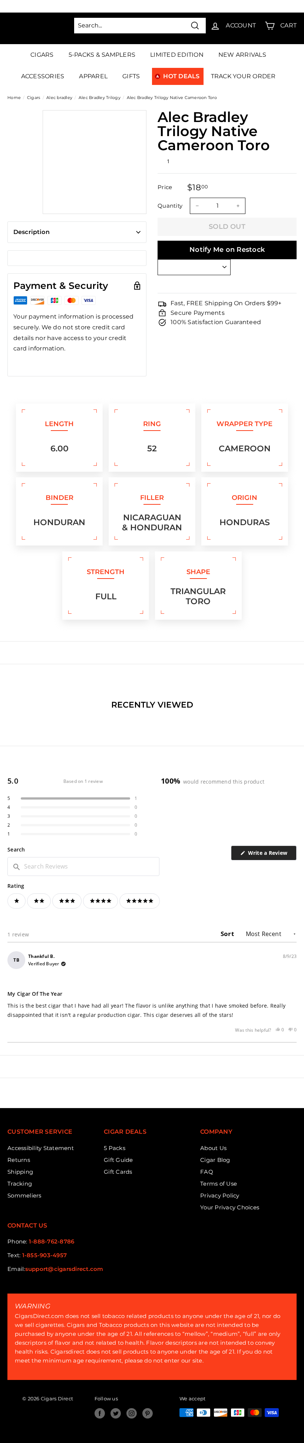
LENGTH (59, 424)
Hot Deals (181, 76)
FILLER (152, 498)
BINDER (59, 498)
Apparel (93, 76)
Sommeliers (24, 1195)
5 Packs (114, 1148)
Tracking (19, 1183)
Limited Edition (177, 54)
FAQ (206, 1171)
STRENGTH (106, 572)
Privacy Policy (219, 1195)
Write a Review (271, 854)
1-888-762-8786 (52, 1241)
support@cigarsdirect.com (64, 1268)
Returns (18, 1159)
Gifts (131, 76)
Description (31, 231)
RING (152, 424)
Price (165, 187)
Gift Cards (118, 1171)
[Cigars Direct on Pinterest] (147, 1413)
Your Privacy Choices (229, 1207)
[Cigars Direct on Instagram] (131, 1413)
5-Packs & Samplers (102, 54)
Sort (228, 933)
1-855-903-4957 (44, 1255)
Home (14, 97)
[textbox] (83, 866)
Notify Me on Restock (227, 250)
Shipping (20, 1171)
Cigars (42, 54)
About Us (213, 1148)
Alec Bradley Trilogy (99, 97)
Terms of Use (218, 1183)
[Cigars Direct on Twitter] (115, 1413)
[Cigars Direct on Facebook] (100, 1413)
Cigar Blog (215, 1159)
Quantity (170, 205)
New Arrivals (242, 54)
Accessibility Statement (40, 1148)
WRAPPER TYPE (244, 424)
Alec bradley (59, 97)
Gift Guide (118, 1159)
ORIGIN (244, 498)
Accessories (43, 76)
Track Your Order (243, 76)
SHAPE (198, 572)
